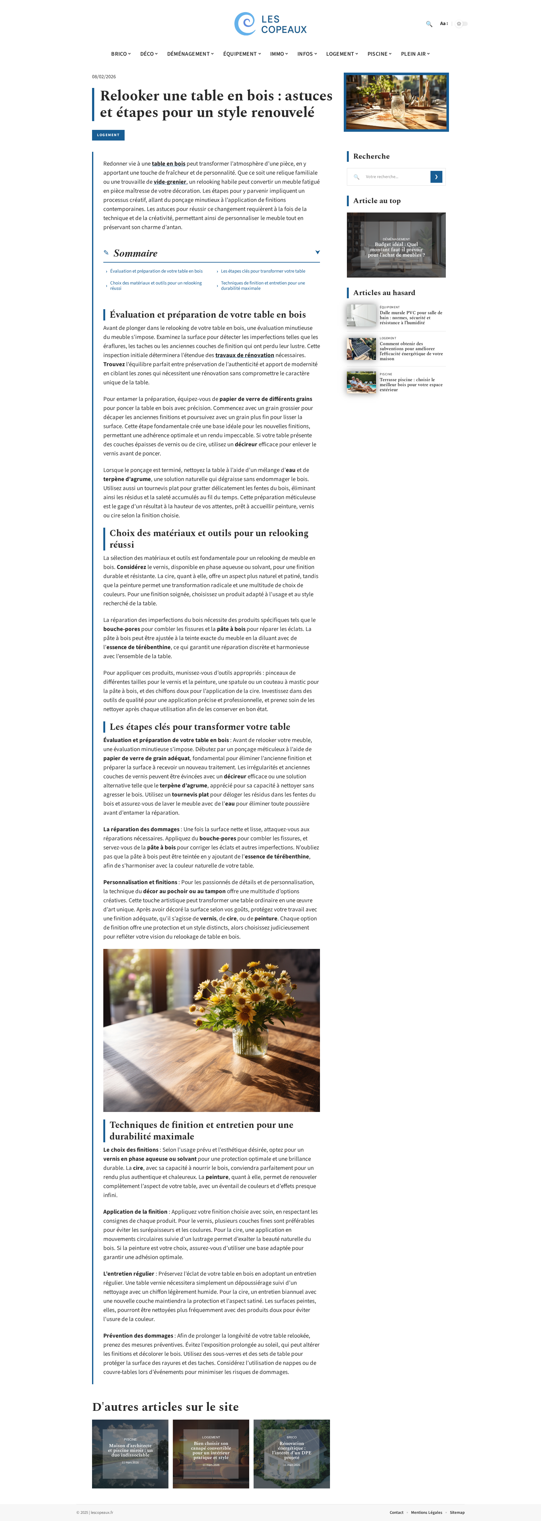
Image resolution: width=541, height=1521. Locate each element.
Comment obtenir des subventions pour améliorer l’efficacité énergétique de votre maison (411, 351)
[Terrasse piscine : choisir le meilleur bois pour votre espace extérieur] (361, 382)
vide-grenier (170, 182)
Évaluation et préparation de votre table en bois (156, 271)
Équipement (390, 307)
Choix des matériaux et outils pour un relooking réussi (156, 286)
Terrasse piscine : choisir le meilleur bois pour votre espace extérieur (411, 384)
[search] (429, 24)
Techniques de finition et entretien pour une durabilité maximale (263, 286)
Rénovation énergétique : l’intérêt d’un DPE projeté (292, 1450)
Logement (108, 135)
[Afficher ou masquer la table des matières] (239, 252)
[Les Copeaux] (270, 24)
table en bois (168, 164)
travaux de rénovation (244, 355)
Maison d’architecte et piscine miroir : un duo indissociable (130, 1450)
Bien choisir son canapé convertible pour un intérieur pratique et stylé (211, 1450)
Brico (292, 1437)
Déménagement (396, 239)
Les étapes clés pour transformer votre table (263, 271)
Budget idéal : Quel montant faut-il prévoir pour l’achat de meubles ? (396, 250)
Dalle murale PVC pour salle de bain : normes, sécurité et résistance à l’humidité (411, 318)
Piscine (130, 1439)
